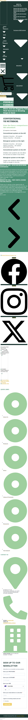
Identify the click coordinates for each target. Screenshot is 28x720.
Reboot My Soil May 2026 (20, 10)
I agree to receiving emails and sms (11, 698)
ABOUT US (4, 27)
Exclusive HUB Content (20, 30)
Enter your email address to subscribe (12, 692)
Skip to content (3, 0)
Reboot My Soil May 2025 (20, 19)
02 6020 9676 (10, 620)
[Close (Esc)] (4, 718)
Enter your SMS (7, 683)
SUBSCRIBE (7, 704)
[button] (3, 68)
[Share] (3, 718)
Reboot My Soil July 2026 (20, 8)
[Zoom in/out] (0, 718)
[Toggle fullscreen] (1, 718)
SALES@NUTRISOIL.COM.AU (9, 623)
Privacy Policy (20, 716)
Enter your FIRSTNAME (9, 671)
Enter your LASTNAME (9, 677)
